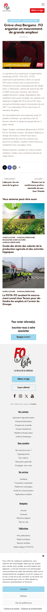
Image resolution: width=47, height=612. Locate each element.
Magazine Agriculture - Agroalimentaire (15, 241)
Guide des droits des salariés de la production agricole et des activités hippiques (23, 248)
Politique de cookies (12, 608)
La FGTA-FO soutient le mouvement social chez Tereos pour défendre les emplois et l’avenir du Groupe (22, 300)
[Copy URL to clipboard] (19, 167)
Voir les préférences (23, 603)
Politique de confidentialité (31, 608)
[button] (43, 556)
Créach (33, 404)
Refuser (23, 596)
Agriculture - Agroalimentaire (23, 21)
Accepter (23, 589)
